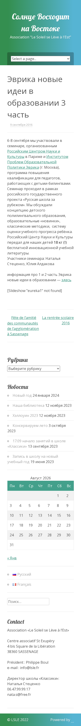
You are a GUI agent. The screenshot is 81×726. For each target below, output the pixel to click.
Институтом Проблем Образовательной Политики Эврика (37, 162)
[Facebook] (3, 714)
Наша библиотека (28, 405)
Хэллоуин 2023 (25, 415)
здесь (66, 279)
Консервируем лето (30, 425)
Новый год (22, 395)
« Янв (12, 558)
